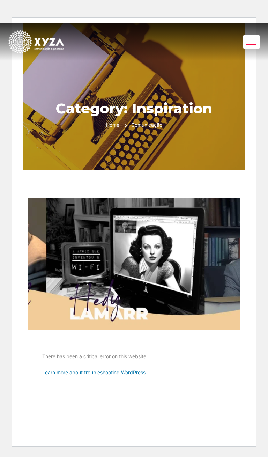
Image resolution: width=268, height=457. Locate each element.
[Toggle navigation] (251, 42)
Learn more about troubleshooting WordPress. (94, 372)
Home (112, 125)
